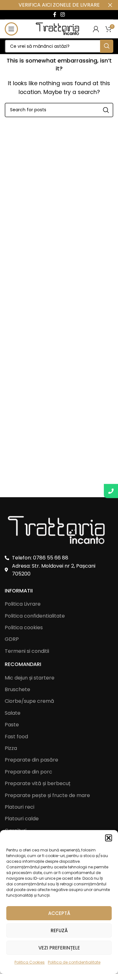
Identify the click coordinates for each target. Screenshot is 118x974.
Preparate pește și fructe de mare (47, 795)
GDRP (12, 639)
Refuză (59, 930)
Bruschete (17, 689)
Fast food (16, 736)
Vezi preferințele (59, 947)
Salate (12, 713)
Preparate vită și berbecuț (37, 783)
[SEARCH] (106, 46)
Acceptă (59, 913)
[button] (108, 838)
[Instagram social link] (63, 14)
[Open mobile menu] (11, 29)
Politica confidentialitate (35, 615)
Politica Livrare (23, 604)
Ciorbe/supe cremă (29, 701)
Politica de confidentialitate (74, 962)
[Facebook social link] (54, 14)
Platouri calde (22, 818)
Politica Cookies (29, 962)
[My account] (96, 29)
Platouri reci (19, 807)
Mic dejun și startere (29, 677)
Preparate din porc (28, 771)
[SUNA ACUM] (111, 491)
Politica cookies (24, 627)
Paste (12, 724)
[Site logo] (59, 28)
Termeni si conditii (27, 651)
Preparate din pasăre (31, 760)
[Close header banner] (110, 5)
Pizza (11, 748)
